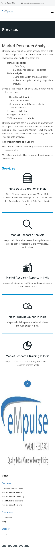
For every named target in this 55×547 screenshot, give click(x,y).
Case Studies (7, 518)
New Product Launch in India (27, 316)
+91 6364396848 (9, 3)
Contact (5, 534)
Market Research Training (12, 505)
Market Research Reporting (13, 497)
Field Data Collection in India (27, 188)
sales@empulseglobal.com (34, 3)
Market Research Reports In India (27, 277)
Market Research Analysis (27, 235)
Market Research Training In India (27, 356)
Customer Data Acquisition (12, 489)
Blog (4, 522)
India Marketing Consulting (12, 501)
